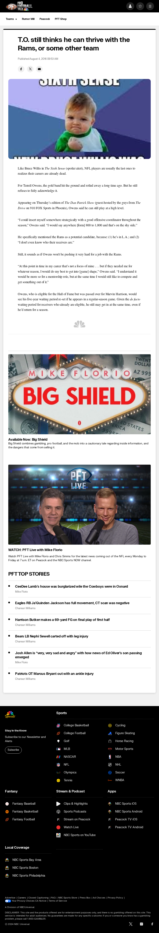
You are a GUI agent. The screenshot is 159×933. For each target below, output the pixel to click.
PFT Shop (60, 19)
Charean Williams (25, 608)
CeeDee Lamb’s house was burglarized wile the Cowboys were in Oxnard (71, 587)
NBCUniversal (27, 907)
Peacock (45, 19)
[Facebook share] (21, 69)
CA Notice (40, 900)
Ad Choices (99, 897)
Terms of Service (58, 900)
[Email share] (39, 69)
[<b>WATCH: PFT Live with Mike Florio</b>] (79, 505)
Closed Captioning (38, 897)
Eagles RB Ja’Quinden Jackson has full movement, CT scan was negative (72, 603)
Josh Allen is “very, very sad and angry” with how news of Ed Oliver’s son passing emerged (78, 655)
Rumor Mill (28, 19)
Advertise (10, 897)
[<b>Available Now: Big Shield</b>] (79, 394)
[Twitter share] (30, 69)
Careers (22, 897)
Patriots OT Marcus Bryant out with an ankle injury (54, 674)
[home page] (19, 6)
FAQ (53, 897)
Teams (10, 19)
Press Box (85, 897)
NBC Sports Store (67, 897)
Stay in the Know (15, 730)
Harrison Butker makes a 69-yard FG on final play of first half (62, 620)
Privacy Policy (115, 897)
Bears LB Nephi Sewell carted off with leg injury (51, 636)
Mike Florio (21, 591)
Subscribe (13, 750)
